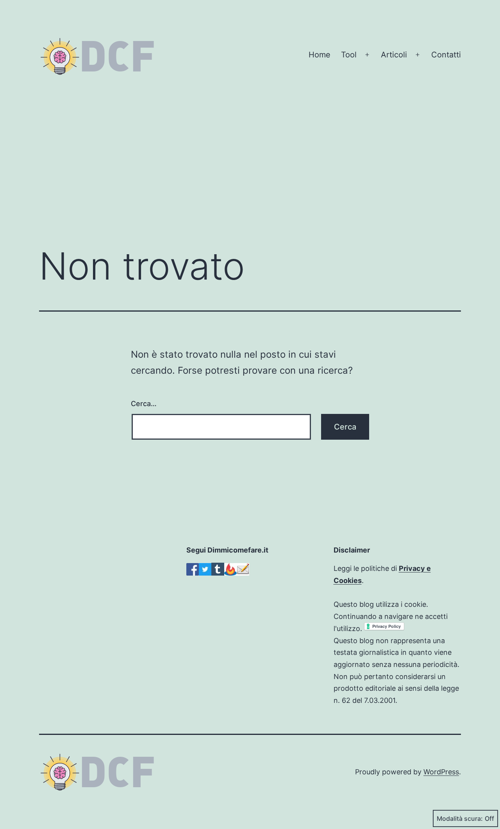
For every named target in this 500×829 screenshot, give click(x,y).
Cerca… (144, 403)
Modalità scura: (460, 818)
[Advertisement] (250, 175)
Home (319, 54)
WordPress (441, 772)
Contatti (446, 54)
